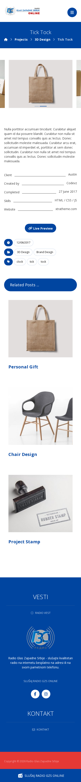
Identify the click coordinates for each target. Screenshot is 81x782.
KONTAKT (43, 729)
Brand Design (45, 252)
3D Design (23, 252)
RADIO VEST (43, 613)
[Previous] (11, 84)
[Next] (69, 84)
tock (43, 261)
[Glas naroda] (22, 10)
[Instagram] (46, 694)
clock (20, 261)
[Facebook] (35, 694)
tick (32, 261)
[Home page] (6, 39)
